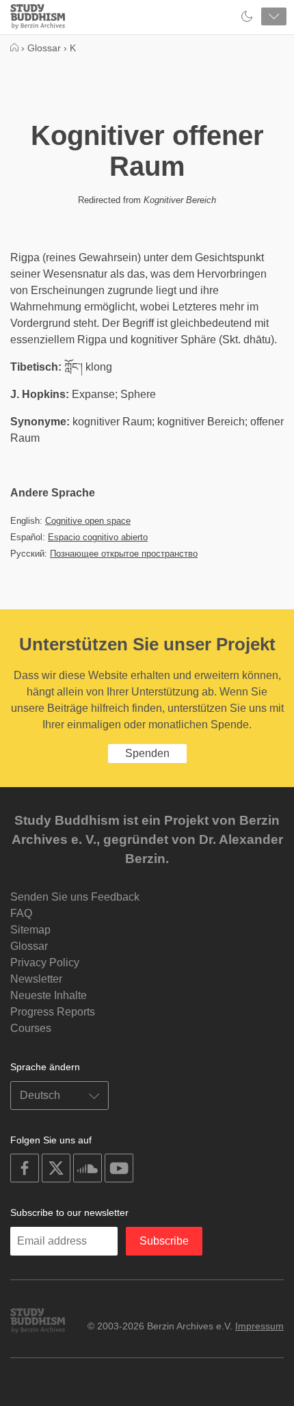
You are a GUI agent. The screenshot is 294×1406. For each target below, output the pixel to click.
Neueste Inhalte (48, 995)
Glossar (29, 946)
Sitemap (30, 930)
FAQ (21, 913)
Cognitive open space (88, 521)
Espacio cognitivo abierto (98, 537)
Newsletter (36, 979)
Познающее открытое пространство (124, 553)
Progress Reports (52, 1012)
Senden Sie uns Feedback (74, 897)
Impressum (259, 1326)
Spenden (147, 753)
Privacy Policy (44, 962)
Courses (30, 1028)
